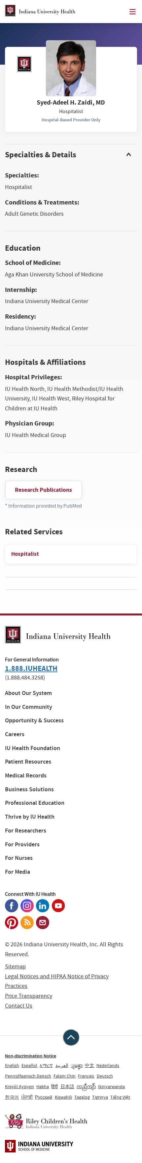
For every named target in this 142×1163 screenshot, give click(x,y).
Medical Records (26, 775)
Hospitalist (25, 554)
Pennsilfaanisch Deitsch (28, 1076)
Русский (43, 1097)
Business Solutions (29, 789)
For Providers (22, 844)
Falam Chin (64, 1076)
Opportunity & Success (34, 720)
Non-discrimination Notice (30, 1056)
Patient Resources (28, 761)
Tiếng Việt (120, 1097)
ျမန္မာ (77, 1065)
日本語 (67, 1086)
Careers (14, 734)
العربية (61, 1065)
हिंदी (54, 1086)
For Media (17, 871)
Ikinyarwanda (111, 1086)
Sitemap (15, 966)
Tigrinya (100, 1097)
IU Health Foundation (32, 748)
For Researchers (25, 830)
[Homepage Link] (40, 11)
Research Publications (43, 490)
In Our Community (28, 707)
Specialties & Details (40, 154)
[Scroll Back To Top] (71, 1037)
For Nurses (19, 858)
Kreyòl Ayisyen (19, 1086)
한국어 (12, 1097)
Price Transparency (28, 996)
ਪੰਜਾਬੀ (27, 1097)
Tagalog (82, 1097)
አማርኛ (46, 1065)
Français (86, 1076)
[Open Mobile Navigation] (132, 11)
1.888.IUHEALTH (31, 668)
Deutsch (105, 1076)
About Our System (28, 693)
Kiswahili (63, 1097)
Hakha (42, 1086)
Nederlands (107, 1065)
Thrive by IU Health (29, 816)
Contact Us (18, 1006)
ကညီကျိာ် (86, 1086)
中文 (89, 1065)
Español (29, 1065)
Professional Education (34, 803)
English (12, 1065)
